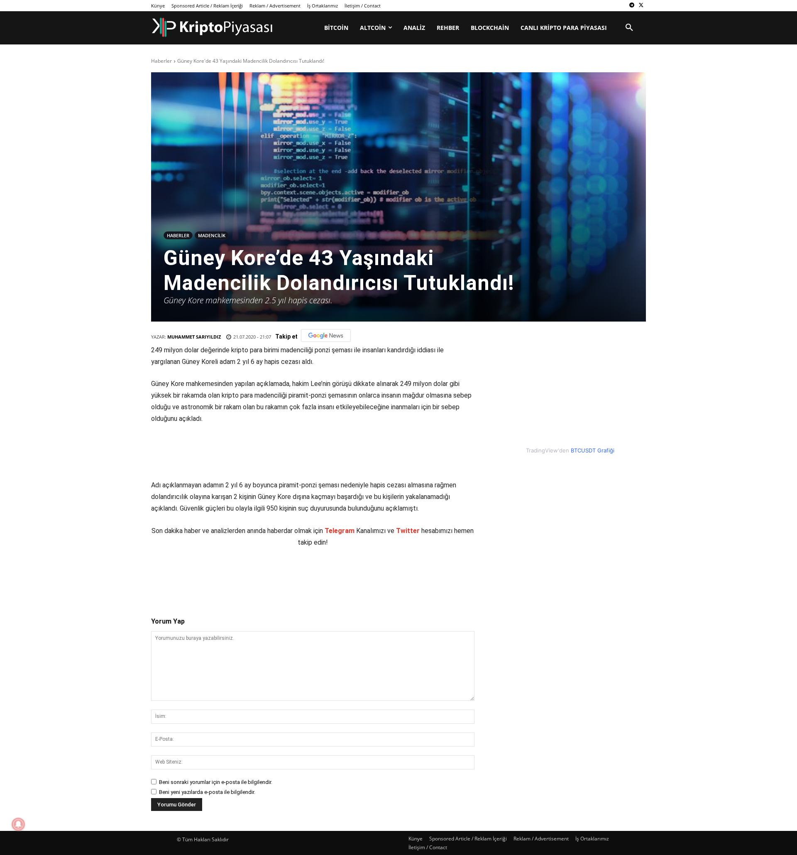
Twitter (408, 531)
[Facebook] (209, 575)
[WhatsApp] (267, 575)
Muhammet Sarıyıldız (194, 337)
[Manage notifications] (18, 824)
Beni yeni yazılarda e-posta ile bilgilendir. (207, 792)
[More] (305, 575)
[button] (629, 27)
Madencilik (211, 235)
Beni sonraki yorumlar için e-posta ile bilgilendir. (215, 782)
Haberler (161, 60)
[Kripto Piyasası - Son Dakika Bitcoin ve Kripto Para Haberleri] (212, 27)
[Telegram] (631, 5)
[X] (641, 5)
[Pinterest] (248, 575)
